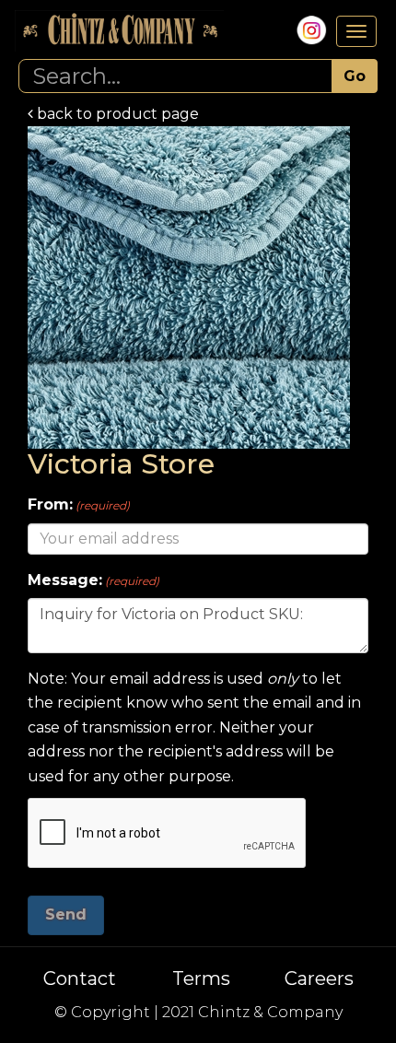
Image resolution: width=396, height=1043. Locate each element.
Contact (79, 978)
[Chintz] (119, 31)
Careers (319, 978)
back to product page (116, 114)
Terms (201, 978)
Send (66, 914)
